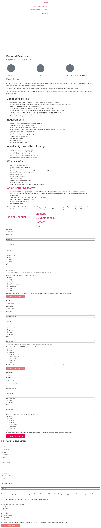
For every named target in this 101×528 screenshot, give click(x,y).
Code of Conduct (16, 216)
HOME (46, 2)
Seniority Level (10, 255)
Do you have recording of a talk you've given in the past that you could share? (24, 499)
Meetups (41, 213)
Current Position (11, 245)
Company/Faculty (11, 383)
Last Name (9, 234)
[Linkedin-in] (78, 3)
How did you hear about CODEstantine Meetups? (21, 275)
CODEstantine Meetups (41, 6)
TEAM (46, 10)
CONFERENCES (35, 10)
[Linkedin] (7, 222)
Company (9, 239)
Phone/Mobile (10, 270)
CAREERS (45, 13)
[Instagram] (83, 3)
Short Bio (3, 488)
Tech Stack (9, 250)
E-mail (8, 264)
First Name (9, 229)
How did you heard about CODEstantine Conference (22, 414)
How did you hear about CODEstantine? (13, 504)
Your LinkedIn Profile (7, 483)
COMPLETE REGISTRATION (16, 296)
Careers (40, 221)
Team (39, 226)
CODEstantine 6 (45, 217)
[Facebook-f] (16, 222)
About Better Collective (21, 187)
